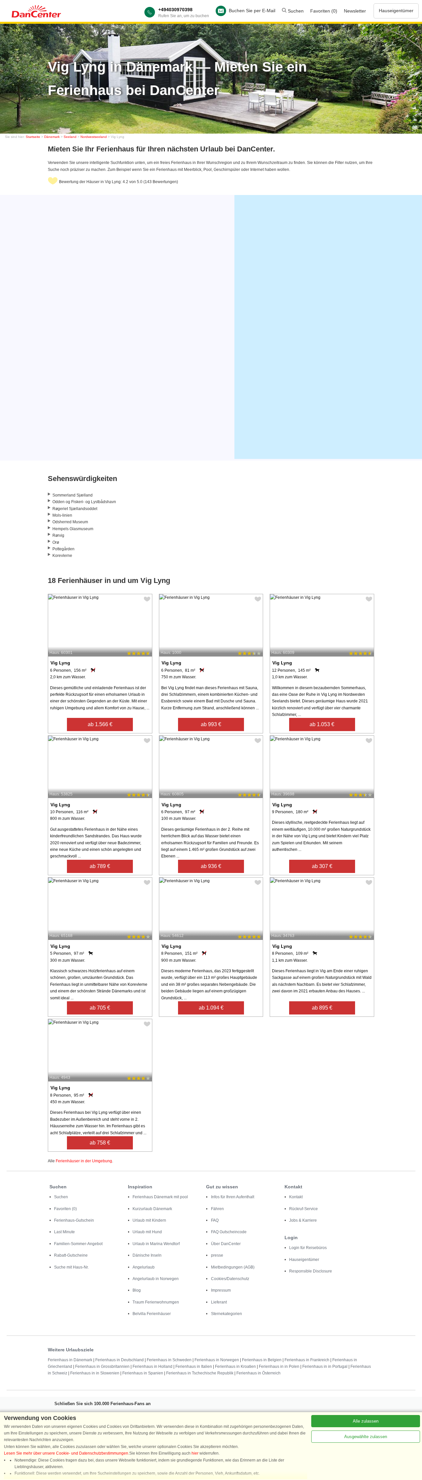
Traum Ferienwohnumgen (156, 1302)
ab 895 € (322, 1008)
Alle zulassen (365, 1421)
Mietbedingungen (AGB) (233, 1267)
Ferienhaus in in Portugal (324, 1366)
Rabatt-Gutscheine (71, 1255)
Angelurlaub (144, 1267)
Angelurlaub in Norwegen (156, 1278)
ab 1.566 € (100, 724)
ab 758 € (100, 1142)
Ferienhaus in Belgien (262, 1360)
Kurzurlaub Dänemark (152, 1209)
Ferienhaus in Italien (193, 1366)
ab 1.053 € (322, 724)
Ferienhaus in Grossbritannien (102, 1366)
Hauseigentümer (396, 10)
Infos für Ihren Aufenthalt (232, 1197)
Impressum (221, 1290)
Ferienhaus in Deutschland (119, 1360)
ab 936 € (211, 866)
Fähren (217, 1209)
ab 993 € (211, 724)
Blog (137, 1290)
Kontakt (296, 1197)
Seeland (70, 137)
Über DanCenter (226, 1243)
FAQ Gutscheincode (229, 1232)
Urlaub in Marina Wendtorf (156, 1243)
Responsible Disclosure (310, 1271)
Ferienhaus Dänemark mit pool (160, 1197)
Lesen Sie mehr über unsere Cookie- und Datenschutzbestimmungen (66, 1453)
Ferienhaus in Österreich (258, 1373)
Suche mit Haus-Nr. (71, 1267)
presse (217, 1255)
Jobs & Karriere (303, 1220)
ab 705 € (100, 1008)
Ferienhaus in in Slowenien (94, 1373)
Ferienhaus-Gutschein (74, 1220)
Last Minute (64, 1232)
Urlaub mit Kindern (149, 1220)
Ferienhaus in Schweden (169, 1360)
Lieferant (219, 1302)
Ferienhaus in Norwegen (217, 1360)
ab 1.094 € (211, 1008)
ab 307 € (322, 866)
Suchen (295, 11)
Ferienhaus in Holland (152, 1366)
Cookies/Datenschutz (230, 1278)
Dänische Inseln (147, 1255)
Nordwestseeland (93, 137)
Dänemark (52, 137)
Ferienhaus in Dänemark (70, 1360)
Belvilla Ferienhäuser (152, 1313)
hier (195, 1453)
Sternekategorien (226, 1313)
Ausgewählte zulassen (365, 1436)
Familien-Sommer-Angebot (78, 1243)
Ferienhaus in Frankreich (307, 1360)
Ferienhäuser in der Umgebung (84, 1161)
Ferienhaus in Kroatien (235, 1366)
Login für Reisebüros (308, 1247)
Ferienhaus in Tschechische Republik (199, 1373)
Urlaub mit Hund (147, 1232)
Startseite (33, 137)
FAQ (215, 1220)
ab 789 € (100, 866)
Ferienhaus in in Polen (279, 1366)
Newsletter (355, 11)
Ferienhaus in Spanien (142, 1373)
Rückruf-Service (303, 1209)
